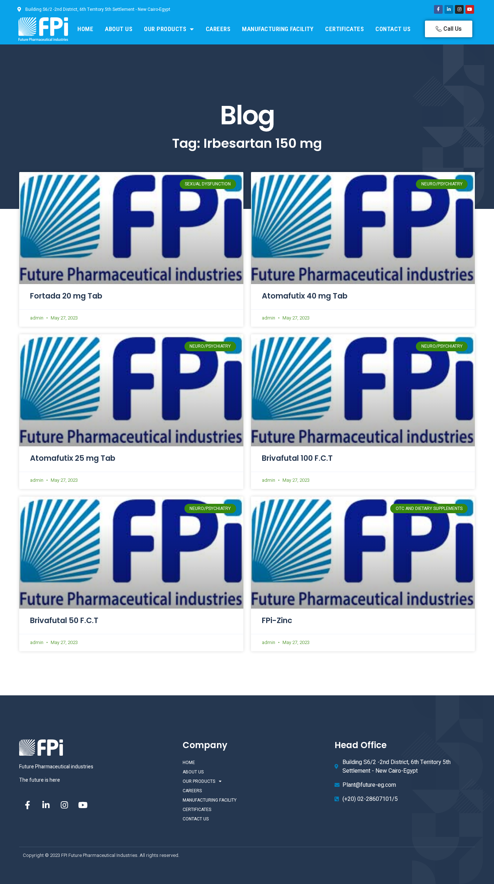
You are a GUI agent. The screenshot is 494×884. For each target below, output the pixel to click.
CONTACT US (392, 29)
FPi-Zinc (277, 620)
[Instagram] (459, 9)
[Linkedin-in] (448, 9)
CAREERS (218, 29)
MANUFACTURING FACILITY (278, 29)
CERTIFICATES (344, 29)
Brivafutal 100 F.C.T (297, 458)
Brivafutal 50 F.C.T (64, 620)
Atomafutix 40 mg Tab (305, 296)
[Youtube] (469, 9)
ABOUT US (118, 29)
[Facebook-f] (438, 9)
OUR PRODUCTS (165, 29)
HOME (85, 29)
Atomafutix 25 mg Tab (72, 458)
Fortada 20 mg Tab (66, 296)
